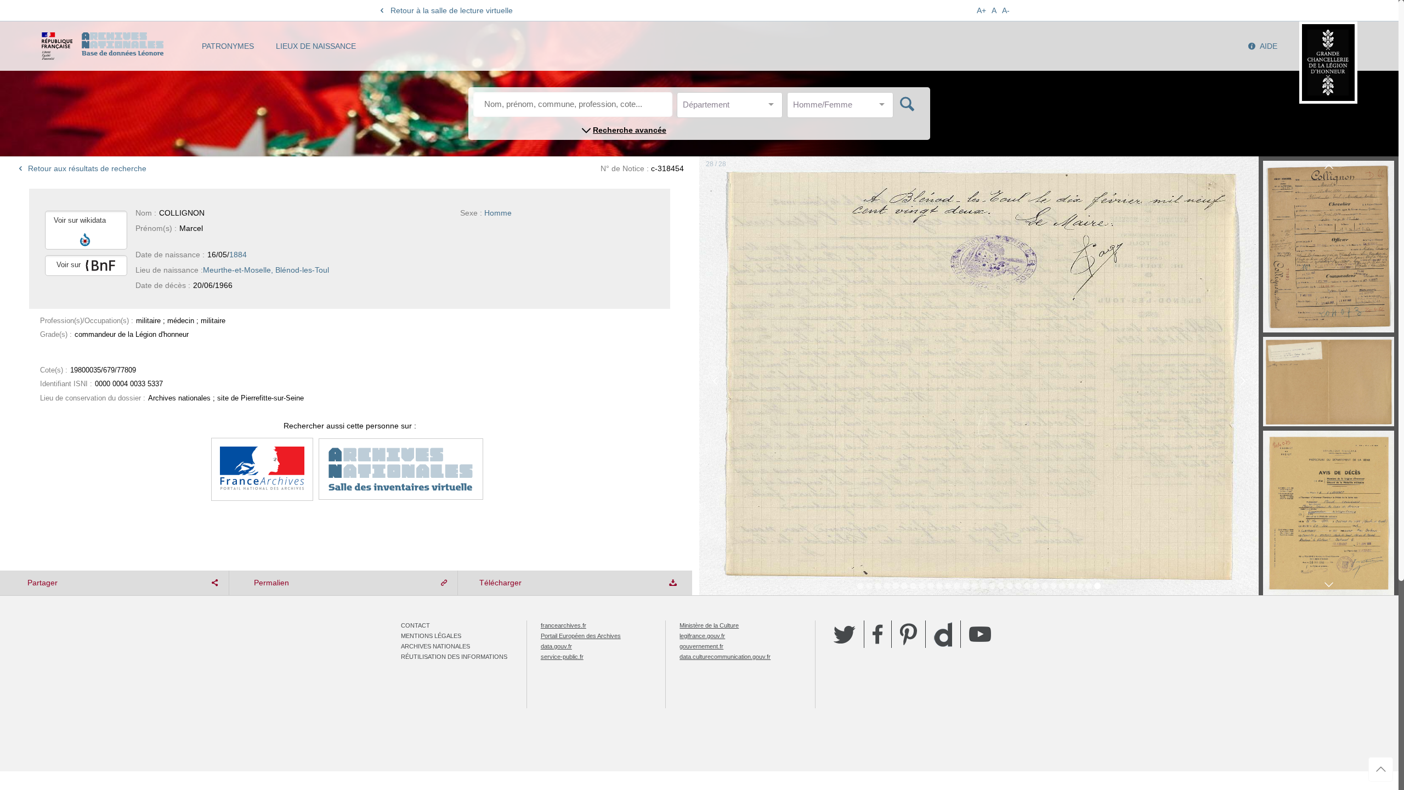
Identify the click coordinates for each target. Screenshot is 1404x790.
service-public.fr (562, 656)
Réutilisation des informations (454, 656)
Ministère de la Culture (709, 625)
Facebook (878, 634)
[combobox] (732, 107)
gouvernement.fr (701, 646)
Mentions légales (431, 636)
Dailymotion (943, 634)
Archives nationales (435, 646)
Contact (415, 625)
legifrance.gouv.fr (702, 636)
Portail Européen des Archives (581, 636)
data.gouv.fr (556, 646)
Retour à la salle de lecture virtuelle (451, 10)
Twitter (845, 634)
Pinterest (908, 634)
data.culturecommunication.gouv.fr (725, 656)
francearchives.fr (563, 625)
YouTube (980, 634)
